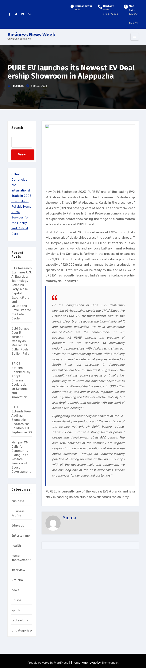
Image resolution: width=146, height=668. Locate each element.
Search (17, 128)
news (15, 590)
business (18, 85)
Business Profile (18, 513)
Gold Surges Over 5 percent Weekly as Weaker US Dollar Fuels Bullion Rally (20, 341)
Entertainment (22, 535)
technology (19, 620)
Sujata (69, 517)
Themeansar (110, 662)
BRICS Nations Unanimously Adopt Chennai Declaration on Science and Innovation (20, 380)
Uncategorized (22, 630)
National (17, 580)
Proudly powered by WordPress (48, 662)
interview (18, 570)
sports (16, 610)
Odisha (16, 600)
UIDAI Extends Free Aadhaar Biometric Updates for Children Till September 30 (21, 419)
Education (18, 525)
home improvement (21, 558)
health (16, 545)
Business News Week (31, 35)
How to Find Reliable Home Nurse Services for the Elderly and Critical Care (21, 217)
